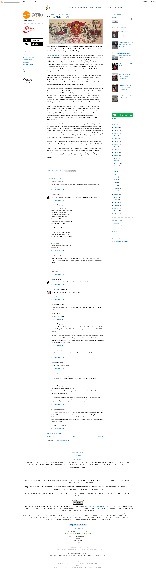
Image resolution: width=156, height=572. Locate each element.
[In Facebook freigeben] (72, 171)
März (115, 185)
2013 (115, 197)
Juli (115, 174)
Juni (115, 177)
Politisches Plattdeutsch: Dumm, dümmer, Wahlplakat (124, 76)
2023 (115, 136)
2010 (115, 205)
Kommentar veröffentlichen (55, 433)
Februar (116, 188)
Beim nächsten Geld (28, 57)
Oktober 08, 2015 (58, 358)
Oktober (116, 166)
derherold (54, 205)
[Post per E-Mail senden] (63, 170)
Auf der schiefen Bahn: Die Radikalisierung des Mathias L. (125, 44)
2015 (115, 158)
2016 (115, 155)
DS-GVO (78, 456)
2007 (115, 214)
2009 (115, 208)
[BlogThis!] (68, 171)
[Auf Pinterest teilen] (74, 171)
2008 (115, 211)
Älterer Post (100, 436)
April (115, 182)
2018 (115, 150)
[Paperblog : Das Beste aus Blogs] (117, 225)
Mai (115, 180)
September (117, 169)
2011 (115, 203)
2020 (115, 144)
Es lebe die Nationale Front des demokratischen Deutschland (68, 297)
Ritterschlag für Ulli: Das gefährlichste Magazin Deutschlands (124, 87)
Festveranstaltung (55, 55)
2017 (115, 152)
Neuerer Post (50, 436)
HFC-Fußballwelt (28, 64)
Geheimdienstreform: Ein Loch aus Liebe (124, 97)
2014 (115, 194)
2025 (115, 130)
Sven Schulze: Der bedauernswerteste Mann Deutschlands (124, 34)
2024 (115, 133)
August (116, 171)
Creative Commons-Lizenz (97, 506)
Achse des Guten (27, 55)
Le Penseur (26, 67)
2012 (115, 200)
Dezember (117, 160)
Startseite (75, 436)
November (117, 163)
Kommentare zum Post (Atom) (62, 440)
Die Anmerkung (27, 60)
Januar (116, 191)
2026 (115, 128)
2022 (115, 139)
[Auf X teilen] (70, 171)
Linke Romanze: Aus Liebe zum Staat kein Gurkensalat (124, 55)
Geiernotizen (26, 62)
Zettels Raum (26, 72)
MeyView (25, 69)
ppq (52, 194)
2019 (115, 147)
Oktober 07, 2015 (58, 190)
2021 (115, 141)
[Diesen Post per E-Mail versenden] (66, 171)
